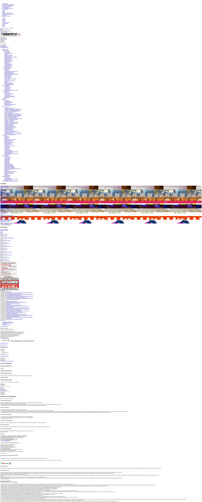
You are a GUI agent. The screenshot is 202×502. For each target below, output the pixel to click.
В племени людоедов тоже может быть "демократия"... (16, 297)
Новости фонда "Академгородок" (11, 139)
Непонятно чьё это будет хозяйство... (13, 316)
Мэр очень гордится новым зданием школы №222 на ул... (17, 314)
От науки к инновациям (9, 165)
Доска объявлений (6, 7)
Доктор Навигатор (8, 105)
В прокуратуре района (9, 72)
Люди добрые (7, 158)
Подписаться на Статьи (7, 5)
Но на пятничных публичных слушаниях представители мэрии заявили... (20, 317)
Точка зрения (7, 160)
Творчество (7, 97)
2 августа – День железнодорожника (7, 237)
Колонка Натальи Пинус (9, 83)
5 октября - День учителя (9, 121)
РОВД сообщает (7, 76)
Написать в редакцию (6, 15)
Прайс (4, 12)
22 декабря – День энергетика (10, 130)
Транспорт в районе (8, 82)
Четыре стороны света (9, 59)
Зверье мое (7, 138)
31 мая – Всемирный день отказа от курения (13, 114)
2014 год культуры (8, 149)
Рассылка (3, 349)
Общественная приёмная (9, 84)
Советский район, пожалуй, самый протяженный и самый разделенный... (20, 298)
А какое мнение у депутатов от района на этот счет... (16, 312)
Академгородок (5, 9)
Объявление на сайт (4, 344)
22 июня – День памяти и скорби (10, 117)
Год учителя (7, 146)
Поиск (4, 3)
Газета (10, 6)
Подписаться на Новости (7, 4)
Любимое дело (7, 60)
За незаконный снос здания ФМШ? (13, 299)
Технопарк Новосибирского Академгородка (12, 168)
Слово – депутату (8, 77)
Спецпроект (5, 135)
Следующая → (8, 224)
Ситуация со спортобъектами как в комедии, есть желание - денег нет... (19, 315)
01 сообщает (7, 70)
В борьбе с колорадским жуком (6, 254)
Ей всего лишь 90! (3, 249)
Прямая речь (7, 161)
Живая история (7, 52)
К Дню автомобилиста (9, 132)
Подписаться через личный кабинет (6, 361)
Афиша (4, 11)
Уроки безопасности (8, 65)
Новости (13, 4)
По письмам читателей (9, 102)
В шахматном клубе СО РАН (10, 96)
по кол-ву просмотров (4, 229)
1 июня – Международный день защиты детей (13, 115)
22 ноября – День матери (9, 124)
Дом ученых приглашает (9, 93)
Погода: (1, 38)
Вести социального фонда (9, 73)
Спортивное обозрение (9, 95)
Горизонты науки (8, 89)
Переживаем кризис (8, 163)
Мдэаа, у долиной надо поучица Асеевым (14, 311)
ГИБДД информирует (8, 152)
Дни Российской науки (9, 164)
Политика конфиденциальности (8, 322)
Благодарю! (9, 304)
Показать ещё (2, 320)
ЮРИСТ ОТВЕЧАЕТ (8, 67)
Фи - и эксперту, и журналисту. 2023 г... (14, 309)
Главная (6, 3)
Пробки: (1, 39)
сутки (1, 231)
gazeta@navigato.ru (6, 338)
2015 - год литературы (9, 150)
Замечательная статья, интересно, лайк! (14, 293)
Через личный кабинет (4, 356)
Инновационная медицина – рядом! (11, 90)
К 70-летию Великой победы (10, 126)
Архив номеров (3, 45)
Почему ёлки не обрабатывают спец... (13, 303)
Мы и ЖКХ (7, 62)
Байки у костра (7, 169)
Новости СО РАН (8, 87)
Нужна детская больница (4, 243)
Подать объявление (6, 6)
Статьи (12, 5)
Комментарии (2, 290)
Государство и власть (6, 68)
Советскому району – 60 (9, 128)
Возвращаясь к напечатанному (10, 104)
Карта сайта (5, 323)
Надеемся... (9, 291)
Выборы (6, 81)
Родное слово (7, 88)
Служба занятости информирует (10, 78)
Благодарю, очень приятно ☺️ (12, 301)
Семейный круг (7, 159)
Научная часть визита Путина (5, 246)
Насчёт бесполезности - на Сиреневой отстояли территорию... (18, 310)
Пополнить (2, 383)
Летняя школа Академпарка (10, 167)
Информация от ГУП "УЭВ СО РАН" (11, 153)
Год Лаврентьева (8, 147)
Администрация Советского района (11, 71)
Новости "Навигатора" (9, 172)
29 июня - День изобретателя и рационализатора (13, 118)
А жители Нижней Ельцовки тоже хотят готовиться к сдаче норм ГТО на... (20, 294)
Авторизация (2, 394)
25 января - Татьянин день (9, 108)
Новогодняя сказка (8, 143)
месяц (1, 233)
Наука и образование (6, 85)
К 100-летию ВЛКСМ (8, 129)
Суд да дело (7, 79)
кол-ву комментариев (4, 230)
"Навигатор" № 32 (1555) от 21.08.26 (7, 192)
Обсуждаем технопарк (9, 144)
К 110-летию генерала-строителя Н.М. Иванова (13, 133)
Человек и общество (6, 50)
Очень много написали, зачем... (12, 313)
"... (7, 300)
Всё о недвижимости (8, 64)
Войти (4, 16)
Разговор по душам (8, 56)
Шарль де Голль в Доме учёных (6, 252)
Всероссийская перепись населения (11, 151)
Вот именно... (9, 318)
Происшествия (5, 49)
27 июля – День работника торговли (11, 119)
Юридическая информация (7, 13)
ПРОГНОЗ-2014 (7, 154)
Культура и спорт (6, 91)
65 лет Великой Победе (9, 125)
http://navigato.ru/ (48, 486)
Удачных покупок (8, 63)
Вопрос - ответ (7, 103)
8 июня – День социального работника (12, 116)
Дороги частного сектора (4, 257)
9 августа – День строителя (9, 120)
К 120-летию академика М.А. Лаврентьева (12, 131)
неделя (1, 232)
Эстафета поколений (8, 61)
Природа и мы (7, 66)
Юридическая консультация (10, 80)
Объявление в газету (4, 343)
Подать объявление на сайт (7, 8)
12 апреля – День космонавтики (10, 111)
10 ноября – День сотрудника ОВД (11, 123)
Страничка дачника (8, 58)
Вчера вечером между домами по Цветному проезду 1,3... (17, 302)
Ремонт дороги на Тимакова (5, 240)
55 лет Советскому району (9, 142)
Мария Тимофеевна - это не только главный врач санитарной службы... (19, 292)
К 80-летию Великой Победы (10, 134)
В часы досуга (7, 94)
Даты (3, 106)
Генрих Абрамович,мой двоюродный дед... (14, 295)
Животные (4, 98)
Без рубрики (7, 51)
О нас (4, 10)
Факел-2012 (7, 148)
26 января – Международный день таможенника (13, 109)
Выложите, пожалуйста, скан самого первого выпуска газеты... (18, 307)
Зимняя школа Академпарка (10, 166)
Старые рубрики (5, 155)
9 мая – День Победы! (8, 112)
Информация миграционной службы (11, 74)
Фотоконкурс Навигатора (9, 173)
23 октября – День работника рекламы (11, 122)
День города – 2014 (8, 141)
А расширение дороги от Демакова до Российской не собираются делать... (20, 296)
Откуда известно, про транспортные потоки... (15, 319)
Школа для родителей (8, 55)
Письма (4, 99)
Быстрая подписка (3, 354)
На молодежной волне (9, 53)
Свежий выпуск (3, 44)
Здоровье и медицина (6, 176)
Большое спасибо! (10, 306)
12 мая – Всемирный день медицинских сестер (13, 113)
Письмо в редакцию (8, 101)
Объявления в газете (5, 352)
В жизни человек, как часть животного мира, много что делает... (18, 308)
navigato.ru (38, 460)
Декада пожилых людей (9, 140)
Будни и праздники (8, 157)
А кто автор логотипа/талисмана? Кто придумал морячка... (17, 305)
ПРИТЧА (6, 54)
